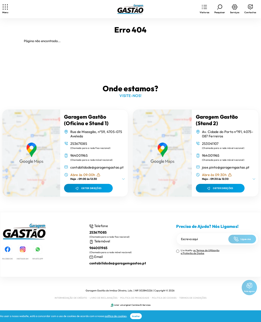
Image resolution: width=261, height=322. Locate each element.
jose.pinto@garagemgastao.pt (226, 167)
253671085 (78, 143)
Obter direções (91, 188)
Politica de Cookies (164, 297)
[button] (204, 9)
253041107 (210, 143)
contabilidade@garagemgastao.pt (97, 167)
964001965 (79, 155)
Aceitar (136, 316)
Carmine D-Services (141, 305)
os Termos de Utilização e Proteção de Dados (200, 252)
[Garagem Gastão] (24, 232)
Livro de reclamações (104, 297)
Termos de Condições (193, 297)
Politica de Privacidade (134, 297)
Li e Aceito (200, 252)
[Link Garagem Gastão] (130, 9)
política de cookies (115, 316)
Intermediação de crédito (71, 297)
